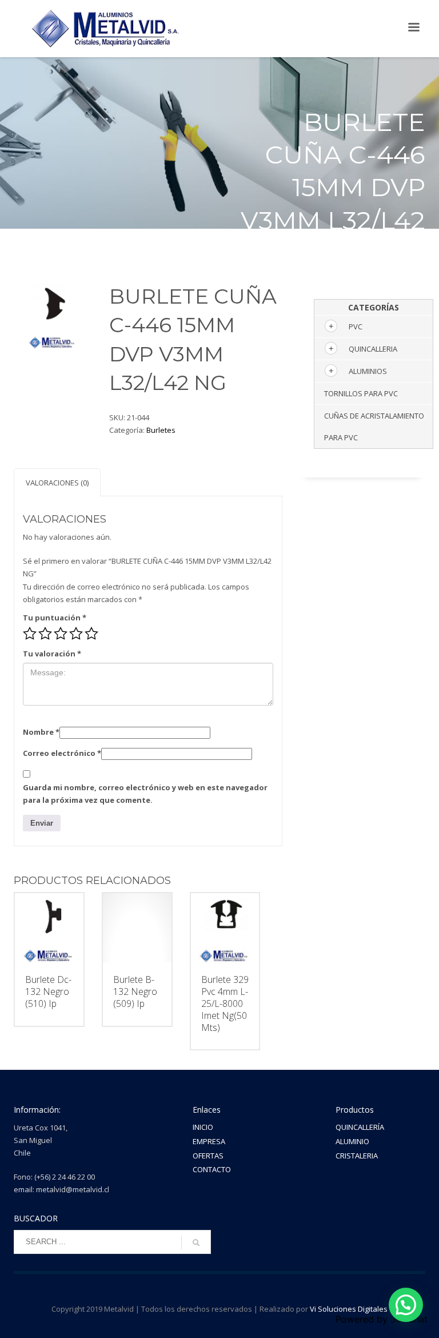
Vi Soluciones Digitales (349, 1309)
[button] (406, 1305)
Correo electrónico (62, 753)
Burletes (160, 430)
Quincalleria (373, 349)
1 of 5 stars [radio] (30, 633)
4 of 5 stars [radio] (76, 633)
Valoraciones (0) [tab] (57, 482)
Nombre (41, 732)
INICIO (203, 1127)
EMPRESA (209, 1141)
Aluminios (368, 371)
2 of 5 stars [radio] (45, 633)
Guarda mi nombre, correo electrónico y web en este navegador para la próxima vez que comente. (145, 793)
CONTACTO (212, 1169)
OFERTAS (208, 1155)
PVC (355, 326)
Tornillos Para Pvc (361, 393)
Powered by (382, 1319)
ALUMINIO (352, 1141)
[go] (196, 1243)
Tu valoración (52, 653)
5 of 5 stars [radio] (91, 633)
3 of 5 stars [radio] (60, 633)
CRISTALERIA (357, 1155)
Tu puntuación (54, 617)
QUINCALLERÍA (360, 1127)
